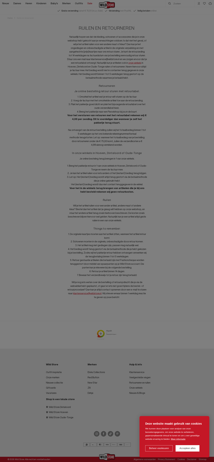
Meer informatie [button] (178, 439)
